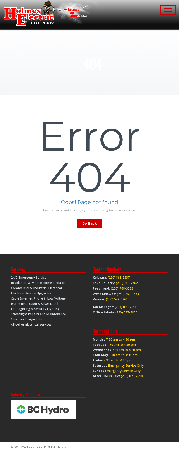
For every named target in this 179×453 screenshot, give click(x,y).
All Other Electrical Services (31, 325)
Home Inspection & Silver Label (34, 304)
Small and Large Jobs (26, 319)
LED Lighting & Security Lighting (35, 309)
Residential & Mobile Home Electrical (38, 283)
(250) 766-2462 (127, 283)
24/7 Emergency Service (28, 277)
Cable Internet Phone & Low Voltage (38, 298)
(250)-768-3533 (122, 288)
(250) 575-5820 (126, 312)
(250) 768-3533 (128, 294)
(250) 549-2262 (117, 299)
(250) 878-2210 (126, 307)
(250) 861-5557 (119, 277)
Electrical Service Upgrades (31, 293)
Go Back (89, 223)
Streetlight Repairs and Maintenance (38, 314)
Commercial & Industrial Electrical (36, 288)
